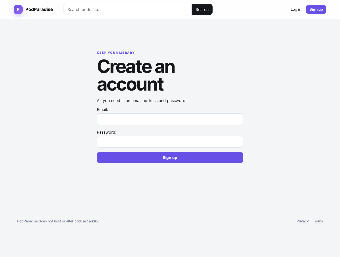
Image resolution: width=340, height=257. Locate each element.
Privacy (303, 221)
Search (202, 9)
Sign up (316, 9)
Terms (318, 221)
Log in (296, 9)
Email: (102, 109)
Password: (106, 132)
